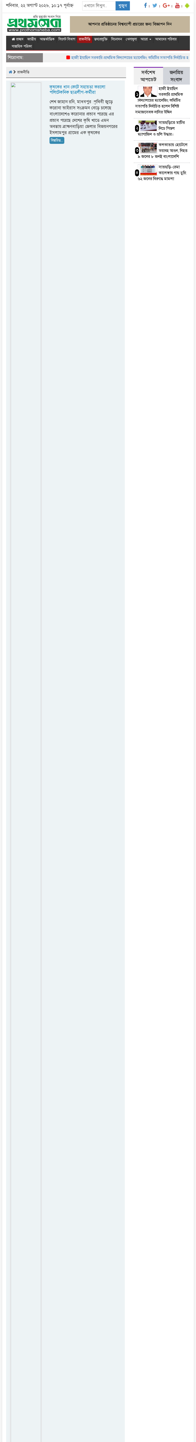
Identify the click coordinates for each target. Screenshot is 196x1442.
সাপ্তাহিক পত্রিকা (22, 46)
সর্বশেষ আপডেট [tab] (148, 76)
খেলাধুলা (131, 39)
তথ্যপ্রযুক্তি (100, 39)
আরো (145, 39)
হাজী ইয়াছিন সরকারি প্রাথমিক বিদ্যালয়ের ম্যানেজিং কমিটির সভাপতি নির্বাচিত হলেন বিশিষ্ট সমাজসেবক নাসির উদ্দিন (159, 100)
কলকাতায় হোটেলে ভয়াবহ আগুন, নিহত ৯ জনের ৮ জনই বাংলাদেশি (163, 150)
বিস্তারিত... (57, 140)
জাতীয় (31, 39)
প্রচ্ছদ (19, 39)
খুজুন (122, 5)
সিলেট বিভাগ (67, 39)
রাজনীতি (84, 39)
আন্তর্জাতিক (47, 39)
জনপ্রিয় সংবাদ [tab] (176, 76)
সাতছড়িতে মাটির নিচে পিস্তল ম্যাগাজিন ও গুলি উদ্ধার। (161, 128)
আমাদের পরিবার (166, 39)
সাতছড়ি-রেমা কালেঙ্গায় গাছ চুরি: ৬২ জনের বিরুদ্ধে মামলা (162, 173)
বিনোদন (116, 39)
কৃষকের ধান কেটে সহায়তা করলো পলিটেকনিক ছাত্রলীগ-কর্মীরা (77, 89)
